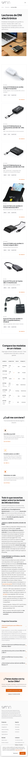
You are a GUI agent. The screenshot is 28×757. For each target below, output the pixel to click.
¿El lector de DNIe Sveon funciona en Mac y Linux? (12, 657)
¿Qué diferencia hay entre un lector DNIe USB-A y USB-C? (13, 651)
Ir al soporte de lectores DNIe (14, 690)
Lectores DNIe (5, 724)
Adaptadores (4, 731)
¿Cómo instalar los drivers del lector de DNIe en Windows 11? (13, 664)
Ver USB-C (6, 463)
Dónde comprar (5, 742)
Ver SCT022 (6, 482)
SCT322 (5, 594)
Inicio (3, 7)
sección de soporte (7, 584)
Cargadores (4, 727)
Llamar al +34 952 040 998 (14, 694)
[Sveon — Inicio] (6, 3)
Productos (7, 7)
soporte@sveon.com (19, 742)
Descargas (17, 724)
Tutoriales (17, 729)
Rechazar (15, 753)
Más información (18, 750)
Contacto (17, 731)
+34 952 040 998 (18, 740)
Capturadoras (5, 734)
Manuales (17, 727)
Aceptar (22, 753)
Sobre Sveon (4, 740)
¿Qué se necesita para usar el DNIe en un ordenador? (12, 626)
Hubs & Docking (5, 729)
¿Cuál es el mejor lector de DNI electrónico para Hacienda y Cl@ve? (13, 645)
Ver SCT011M (7, 441)
